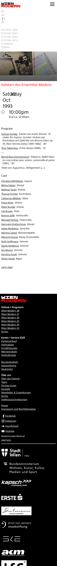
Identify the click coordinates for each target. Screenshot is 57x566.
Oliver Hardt (8, 258)
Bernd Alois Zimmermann (15, 157)
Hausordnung (8, 365)
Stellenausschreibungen (14, 399)
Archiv (4, 331)
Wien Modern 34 (10, 324)
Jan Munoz (7, 250)
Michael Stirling (9, 220)
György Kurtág (9, 134)
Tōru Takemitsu (9, 148)
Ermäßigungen (9, 348)
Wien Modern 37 (10, 314)
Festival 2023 (9, 33)
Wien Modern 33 (10, 328)
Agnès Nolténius (10, 246)
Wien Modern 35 (10, 321)
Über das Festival (10, 378)
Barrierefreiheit (9, 362)
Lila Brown (7, 211)
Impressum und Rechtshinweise (18, 409)
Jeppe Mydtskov (10, 228)
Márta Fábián (8, 185)
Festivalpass (7, 344)
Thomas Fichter (9, 194)
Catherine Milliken (11, 198)
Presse (4, 405)
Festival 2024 (9, 29)
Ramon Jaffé (8, 215)
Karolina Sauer (9, 254)
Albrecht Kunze (9, 237)
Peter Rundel (8, 207)
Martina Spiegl (9, 233)
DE (2, 11)
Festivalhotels (8, 355)
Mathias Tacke (9, 189)
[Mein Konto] (2, 22)
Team (4, 382)
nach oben (7, 267)
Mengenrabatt (9, 351)
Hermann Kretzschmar (13, 224)
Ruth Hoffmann (9, 241)
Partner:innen (8, 385)
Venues (5, 47)
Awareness (7, 369)
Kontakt (5, 389)
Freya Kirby (7, 202)
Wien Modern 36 (10, 317)
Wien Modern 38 (10, 311)
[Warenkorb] (4, 26)
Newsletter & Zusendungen (16, 392)
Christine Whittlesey (12, 181)
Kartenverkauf (9, 341)
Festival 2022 (9, 36)
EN (2, 15)
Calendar (7, 43)
